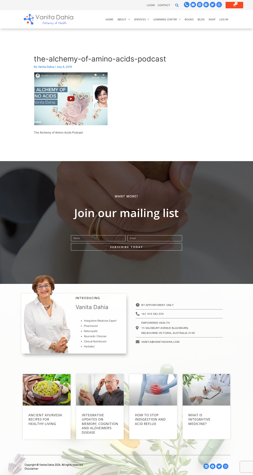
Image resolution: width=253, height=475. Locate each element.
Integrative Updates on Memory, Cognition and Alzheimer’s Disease (100, 424)
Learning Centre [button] (165, 19)
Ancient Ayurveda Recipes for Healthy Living (45, 419)
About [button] (121, 19)
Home (109, 19)
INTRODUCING (88, 298)
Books (189, 19)
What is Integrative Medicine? (199, 419)
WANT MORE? (126, 196)
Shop (212, 19)
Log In (223, 19)
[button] (177, 5)
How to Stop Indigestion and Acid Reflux (150, 419)
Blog (201, 19)
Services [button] (140, 19)
